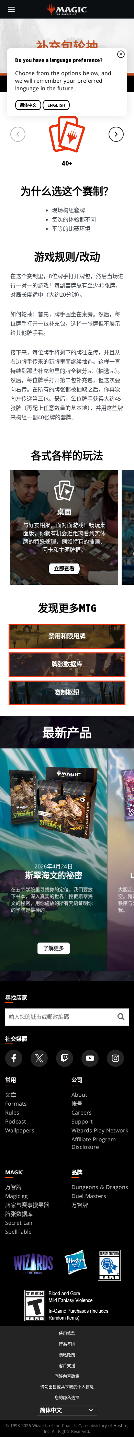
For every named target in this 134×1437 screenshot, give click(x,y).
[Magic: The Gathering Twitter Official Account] (39, 1058)
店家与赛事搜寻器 (27, 1205)
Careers (81, 1112)
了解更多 (53, 948)
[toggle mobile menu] (11, 9)
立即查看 (64, 568)
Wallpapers (19, 1130)
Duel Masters (88, 1196)
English (56, 105)
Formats (16, 1103)
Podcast (15, 1121)
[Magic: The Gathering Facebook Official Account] (13, 1058)
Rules (12, 1112)
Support (82, 1121)
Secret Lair (19, 1223)
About (79, 1094)
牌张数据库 (19, 1214)
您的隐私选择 (67, 1398)
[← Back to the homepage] (67, 8)
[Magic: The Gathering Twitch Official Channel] (64, 1058)
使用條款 (67, 1333)
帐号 (76, 1103)
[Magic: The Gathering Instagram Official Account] (115, 1058)
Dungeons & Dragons (99, 1187)
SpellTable (18, 1231)
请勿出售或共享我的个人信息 (67, 1387)
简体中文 (28, 105)
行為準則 (67, 1344)
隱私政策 (67, 1355)
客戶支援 (67, 1366)
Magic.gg (16, 1196)
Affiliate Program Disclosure (93, 1143)
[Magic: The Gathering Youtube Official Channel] (90, 1058)
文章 (10, 1094)
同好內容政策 (67, 1376)
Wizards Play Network (99, 1130)
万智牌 (13, 1187)
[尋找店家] (121, 1017)
